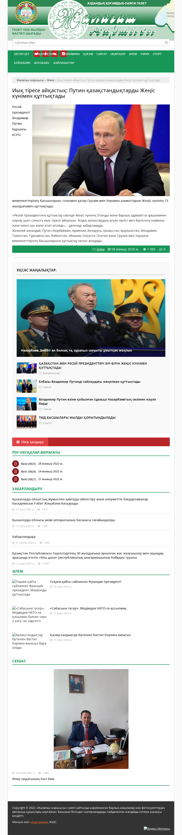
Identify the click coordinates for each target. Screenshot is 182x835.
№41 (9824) (28, 471)
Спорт (157, 54)
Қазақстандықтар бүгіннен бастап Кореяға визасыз (90, 635)
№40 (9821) (28, 479)
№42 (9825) (28, 464)
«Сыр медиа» (39, 822)
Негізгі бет (21, 54)
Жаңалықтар (43, 54)
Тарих (144, 54)
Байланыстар (63, 63)
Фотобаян (41, 63)
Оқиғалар (118, 54)
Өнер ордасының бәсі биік (33, 779)
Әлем (133, 54)
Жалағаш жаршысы (91, 19)
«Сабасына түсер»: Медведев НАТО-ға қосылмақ (88, 608)
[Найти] (166, 42)
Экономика (71, 54)
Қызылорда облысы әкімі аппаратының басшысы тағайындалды (63, 520)
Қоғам (88, 54)
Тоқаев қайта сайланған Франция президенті (85, 582)
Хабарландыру (24, 536)
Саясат (102, 54)
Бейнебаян (22, 63)
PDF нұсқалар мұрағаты (36, 452)
